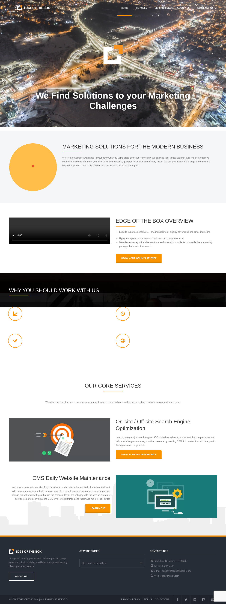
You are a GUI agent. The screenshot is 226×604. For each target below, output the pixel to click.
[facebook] (177, 599)
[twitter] (186, 599)
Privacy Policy (130, 599)
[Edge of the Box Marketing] (33, 8)
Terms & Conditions (156, 599)
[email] (212, 599)
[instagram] (203, 599)
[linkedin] (195, 599)
